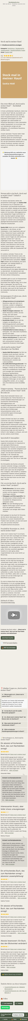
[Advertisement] (14, 23)
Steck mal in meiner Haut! (18, 754)
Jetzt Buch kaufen (7, 638)
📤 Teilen (14, 1019)
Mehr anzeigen (13, 770)
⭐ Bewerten (23, 1019)
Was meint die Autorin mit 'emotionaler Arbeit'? (11, 724)
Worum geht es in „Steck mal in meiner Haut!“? (13, 695)
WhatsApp (5, 1007)
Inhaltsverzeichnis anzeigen (12, 45)
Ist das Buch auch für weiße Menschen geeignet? (12, 712)
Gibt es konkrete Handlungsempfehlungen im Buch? (13, 730)
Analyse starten (18, 1015)
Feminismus (11, 48)
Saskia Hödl (8, 52)
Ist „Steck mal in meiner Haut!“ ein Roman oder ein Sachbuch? (14, 718)
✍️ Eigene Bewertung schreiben (11, 974)
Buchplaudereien (14, 2)
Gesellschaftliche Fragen (17, 50)
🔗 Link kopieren (7, 1003)
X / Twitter (19, 1003)
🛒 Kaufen (4, 1019)
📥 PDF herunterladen (9, 647)
